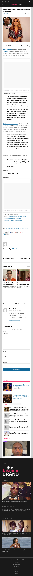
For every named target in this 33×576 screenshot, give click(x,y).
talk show (16, 228)
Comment (6, 333)
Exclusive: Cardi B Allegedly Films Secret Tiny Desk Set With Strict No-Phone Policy (21, 385)
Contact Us (16, 566)
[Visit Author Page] (5, 244)
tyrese (19, 228)
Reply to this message (14, 320)
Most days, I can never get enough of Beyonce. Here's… (18, 415)
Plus (17, 232)
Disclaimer (16, 562)
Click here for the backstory (10, 124)
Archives (16, 569)
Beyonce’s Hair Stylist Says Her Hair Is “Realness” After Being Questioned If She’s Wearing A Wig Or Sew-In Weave (16, 509)
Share (6, 234)
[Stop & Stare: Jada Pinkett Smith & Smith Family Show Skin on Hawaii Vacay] (16, 542)
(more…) (19, 409)
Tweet (6, 232)
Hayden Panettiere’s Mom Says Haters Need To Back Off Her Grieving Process (23, 285)
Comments (17, 404)
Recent (11, 404)
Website (5, 362)
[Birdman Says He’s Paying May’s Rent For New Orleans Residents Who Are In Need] (16, 491)
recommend (10, 228)
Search (16, 571)
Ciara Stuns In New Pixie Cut (8, 513)
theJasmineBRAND (20, 560)
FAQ (16, 568)
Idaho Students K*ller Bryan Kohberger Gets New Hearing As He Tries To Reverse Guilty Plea (9, 285)
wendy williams (25, 228)
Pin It (23, 232)
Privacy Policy (16, 564)
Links (16, 573)
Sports (5, 441)
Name (4, 351)
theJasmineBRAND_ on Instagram (12, 220)
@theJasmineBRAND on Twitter (17, 217)
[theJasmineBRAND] (17, 4)
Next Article (24, 258)
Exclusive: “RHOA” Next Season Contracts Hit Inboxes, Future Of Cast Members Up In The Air (21, 396)
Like (12, 232)
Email (4, 356)
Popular (5, 404)
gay (6, 228)
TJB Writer (6, 14)
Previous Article (10, 258)
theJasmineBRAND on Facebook (12, 218)
